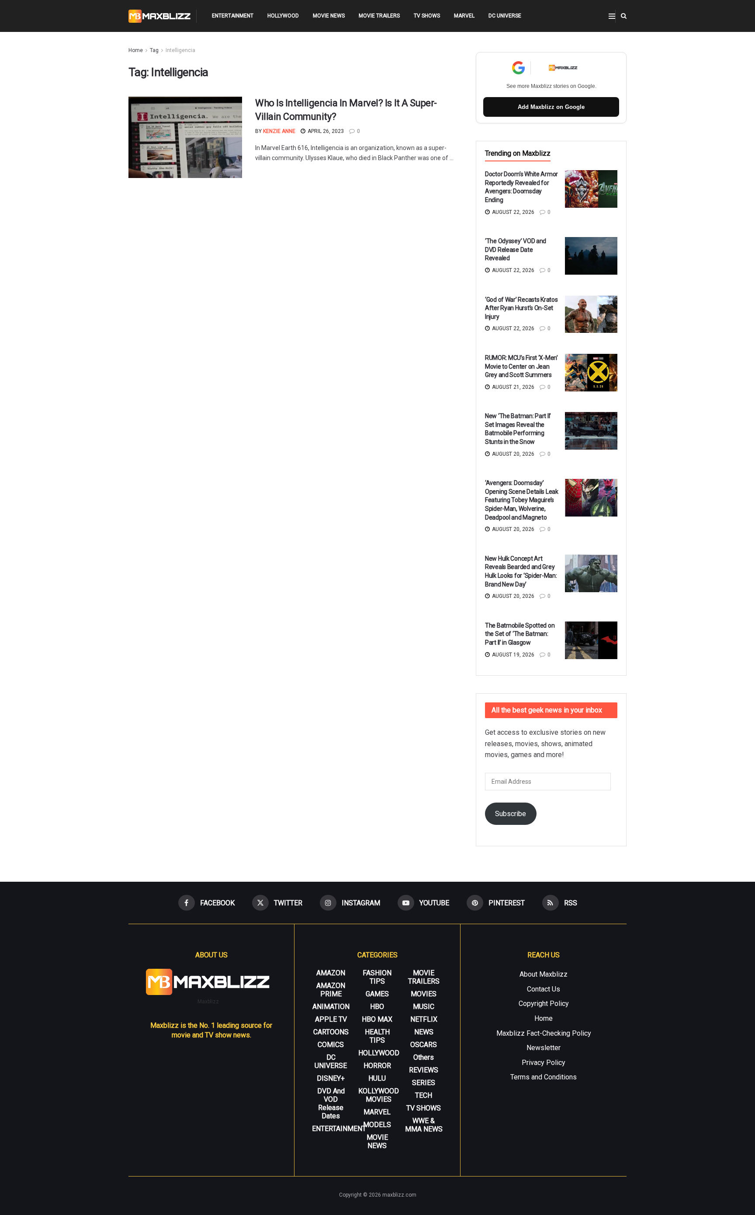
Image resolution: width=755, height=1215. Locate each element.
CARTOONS (331, 1032)
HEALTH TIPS (377, 1036)
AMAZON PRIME (330, 989)
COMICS (331, 1044)
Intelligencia (180, 50)
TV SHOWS (427, 16)
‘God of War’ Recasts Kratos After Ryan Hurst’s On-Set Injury (521, 308)
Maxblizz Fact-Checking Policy (543, 1033)
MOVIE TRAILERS (379, 16)
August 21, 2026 (512, 387)
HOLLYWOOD (283, 16)
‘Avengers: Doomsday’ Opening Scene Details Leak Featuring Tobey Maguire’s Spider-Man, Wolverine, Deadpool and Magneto (521, 499)
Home (135, 50)
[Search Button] (624, 16)
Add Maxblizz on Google (551, 107)
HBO (377, 1006)
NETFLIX (423, 1019)
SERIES (423, 1083)
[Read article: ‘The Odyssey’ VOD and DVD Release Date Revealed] (591, 256)
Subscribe (510, 814)
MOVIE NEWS (329, 16)
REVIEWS (423, 1070)
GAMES (377, 994)
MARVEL (464, 16)
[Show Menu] (612, 16)
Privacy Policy (543, 1062)
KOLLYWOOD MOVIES (378, 1095)
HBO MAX (377, 1019)
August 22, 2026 (512, 212)
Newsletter (543, 1048)
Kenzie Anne (279, 131)
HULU (377, 1078)
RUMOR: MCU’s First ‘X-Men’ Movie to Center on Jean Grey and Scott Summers (521, 366)
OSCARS (423, 1044)
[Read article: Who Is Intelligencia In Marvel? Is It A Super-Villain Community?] (185, 137)
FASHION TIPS (377, 977)
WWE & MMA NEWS (424, 1125)
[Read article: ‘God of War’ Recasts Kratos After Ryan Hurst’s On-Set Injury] (591, 314)
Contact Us (543, 989)
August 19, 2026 (512, 655)
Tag (154, 50)
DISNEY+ (331, 1078)
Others (423, 1057)
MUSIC (423, 1006)
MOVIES (423, 994)
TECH (423, 1095)
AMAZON (330, 973)
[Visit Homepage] (159, 16)
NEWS (423, 1032)
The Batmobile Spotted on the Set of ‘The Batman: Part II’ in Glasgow (519, 634)
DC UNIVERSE (504, 16)
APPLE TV (331, 1019)
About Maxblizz (543, 974)
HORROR (377, 1065)
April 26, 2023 (325, 131)
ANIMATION (331, 1006)
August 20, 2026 (512, 454)
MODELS (377, 1125)
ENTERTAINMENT (232, 16)
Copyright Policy (544, 1003)
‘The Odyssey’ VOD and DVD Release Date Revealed (515, 249)
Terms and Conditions (543, 1077)
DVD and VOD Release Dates (331, 1103)
